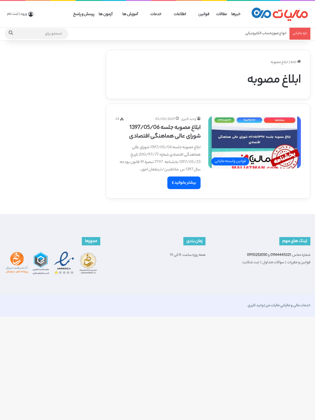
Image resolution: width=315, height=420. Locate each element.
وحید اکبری (188, 119)
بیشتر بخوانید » (184, 183)
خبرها (236, 14)
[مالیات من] (279, 14)
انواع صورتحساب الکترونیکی (265, 33)
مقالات (221, 14)
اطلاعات (180, 14)
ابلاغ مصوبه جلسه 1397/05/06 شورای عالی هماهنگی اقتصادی (165, 132)
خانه (293, 62)
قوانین (203, 14)
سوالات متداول (273, 263)
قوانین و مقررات (298, 263)
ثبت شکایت (250, 263)
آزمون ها (106, 14)
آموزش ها (130, 14)
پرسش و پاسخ (83, 14)
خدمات (155, 14)
